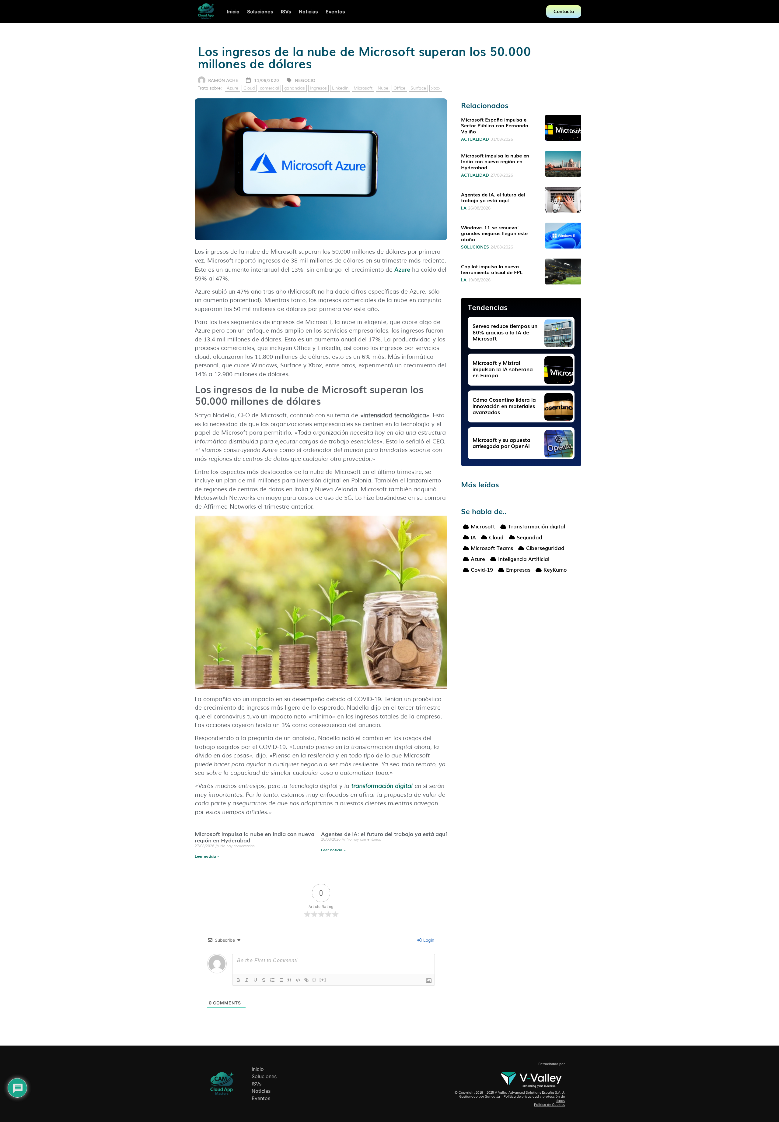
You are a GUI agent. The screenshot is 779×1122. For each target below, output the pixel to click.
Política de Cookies (549, 1105)
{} (314, 979)
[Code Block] (298, 980)
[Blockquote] (289, 980)
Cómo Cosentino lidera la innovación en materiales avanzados (504, 406)
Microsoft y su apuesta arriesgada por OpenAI (501, 443)
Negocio (305, 80)
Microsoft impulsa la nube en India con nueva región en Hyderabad (254, 837)
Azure (232, 88)
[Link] (306, 980)
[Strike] (264, 980)
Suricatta (492, 1096)
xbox (435, 88)
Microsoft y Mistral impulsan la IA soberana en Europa (503, 369)
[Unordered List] (281, 980)
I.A (463, 208)
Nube (383, 88)
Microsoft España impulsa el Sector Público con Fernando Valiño (494, 125)
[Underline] (255, 980)
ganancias (294, 88)
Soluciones (475, 247)
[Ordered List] (272, 980)
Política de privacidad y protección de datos (534, 1098)
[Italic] (247, 980)
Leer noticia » (207, 856)
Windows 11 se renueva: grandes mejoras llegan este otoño (494, 233)
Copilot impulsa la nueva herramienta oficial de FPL (491, 269)
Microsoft (363, 88)
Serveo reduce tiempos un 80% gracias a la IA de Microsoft (505, 332)
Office (399, 88)
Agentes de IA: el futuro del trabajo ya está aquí (384, 834)
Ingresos (318, 88)
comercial (269, 88)
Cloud (249, 88)
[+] (323, 979)
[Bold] (238, 980)
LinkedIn (340, 88)
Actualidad (475, 139)
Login (428, 940)
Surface (418, 88)
